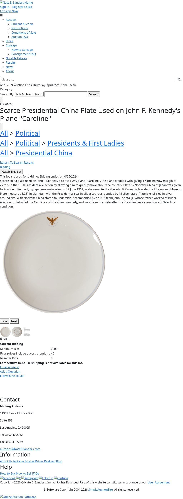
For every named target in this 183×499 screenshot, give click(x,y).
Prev (4, 321)
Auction (11, 20)
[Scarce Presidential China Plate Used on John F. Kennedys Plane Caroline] (53, 262)
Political (27, 133)
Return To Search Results (17, 162)
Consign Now (9, 11)
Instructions (19, 28)
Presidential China (43, 152)
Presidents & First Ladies (85, 143)
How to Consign (22, 50)
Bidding (5, 167)
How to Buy (8, 473)
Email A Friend (9, 367)
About (10, 71)
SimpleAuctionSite (100, 489)
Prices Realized (45, 461)
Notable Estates (16, 58)
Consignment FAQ (23, 54)
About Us (6, 461)
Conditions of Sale (23, 32)
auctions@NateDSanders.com (20, 449)
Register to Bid (22, 7)
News (9, 67)
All (4, 133)
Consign (11, 45)
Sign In (4, 7)
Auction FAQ (19, 37)
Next (14, 321)
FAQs (35, 473)
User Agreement (159, 482)
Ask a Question (10, 371)
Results (11, 62)
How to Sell (23, 473)
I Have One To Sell (12, 376)
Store (9, 41)
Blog (59, 461)
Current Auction (22, 24)
